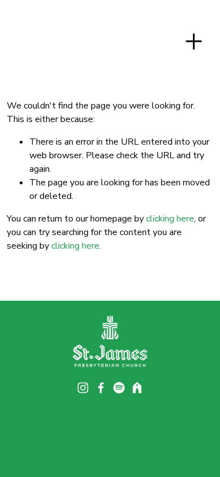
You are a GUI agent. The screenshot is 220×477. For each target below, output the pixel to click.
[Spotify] (119, 387)
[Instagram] (83, 387)
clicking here (170, 219)
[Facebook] (101, 387)
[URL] (137, 387)
